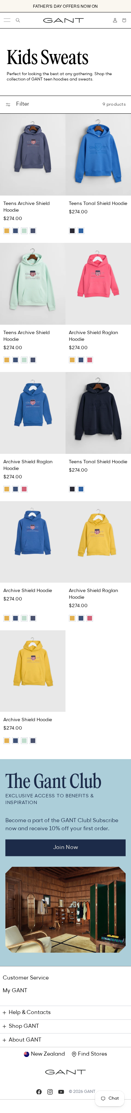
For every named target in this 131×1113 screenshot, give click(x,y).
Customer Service (26, 978)
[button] (124, 20)
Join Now (65, 847)
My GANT (15, 991)
